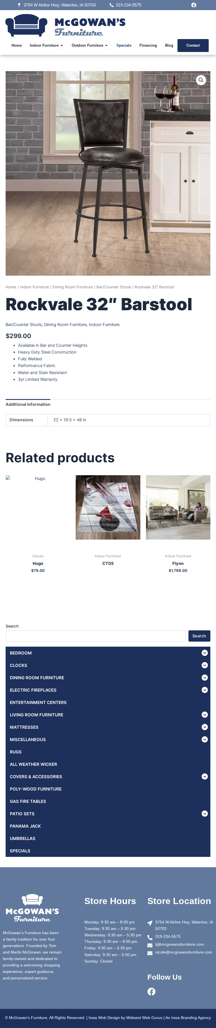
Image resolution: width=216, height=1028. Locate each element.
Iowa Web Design (104, 1017)
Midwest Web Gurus (144, 1017)
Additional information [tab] (28, 404)
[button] (201, 80)
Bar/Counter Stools (113, 287)
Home (11, 287)
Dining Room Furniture (73, 287)
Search (12, 626)
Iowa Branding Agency (191, 1017)
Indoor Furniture (34, 287)
